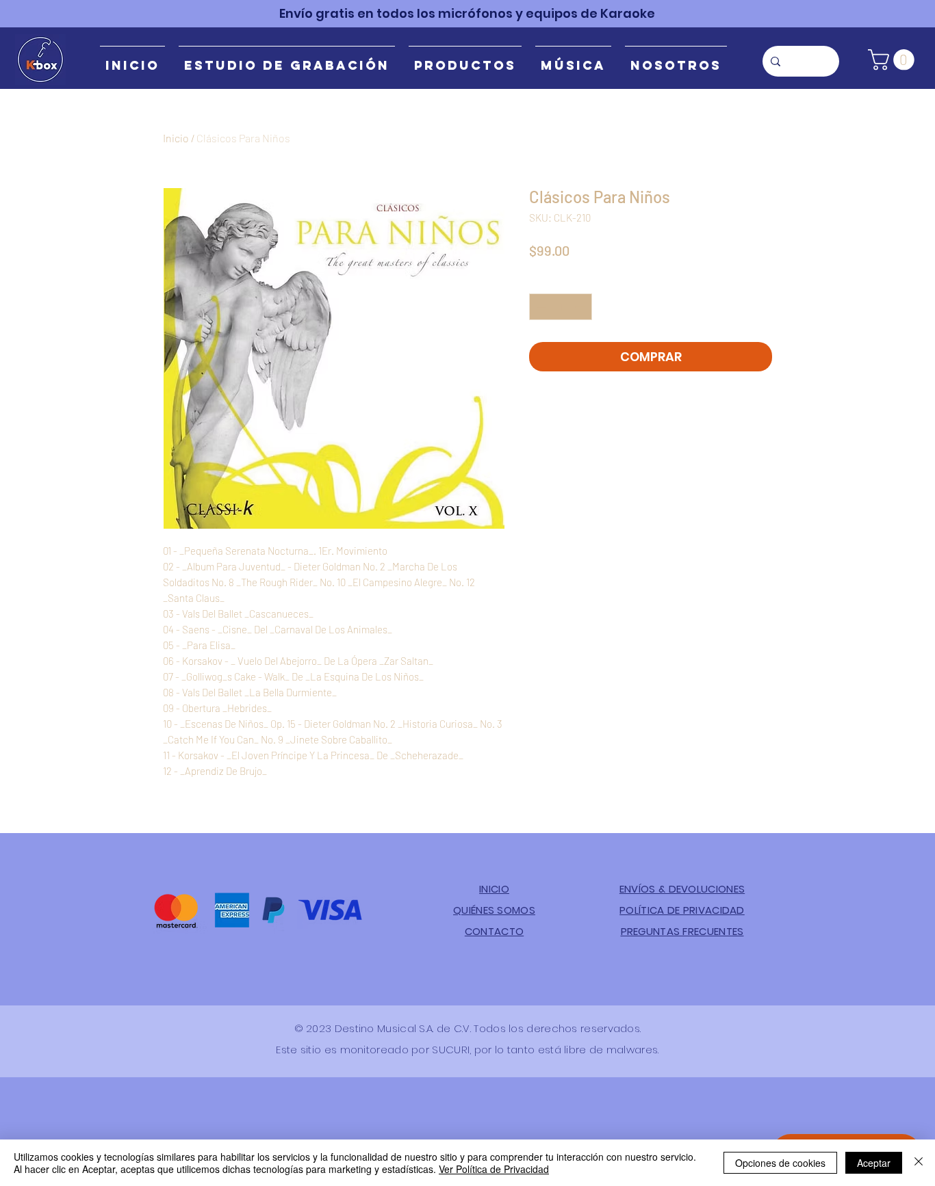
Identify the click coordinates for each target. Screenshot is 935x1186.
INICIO (494, 889)
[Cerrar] (918, 1162)
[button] (893, 59)
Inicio (176, 137)
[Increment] (581, 306)
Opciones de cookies (780, 1163)
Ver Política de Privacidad (494, 1169)
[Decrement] (540, 306)
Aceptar (874, 1163)
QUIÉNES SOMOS (494, 910)
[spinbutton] (561, 306)
